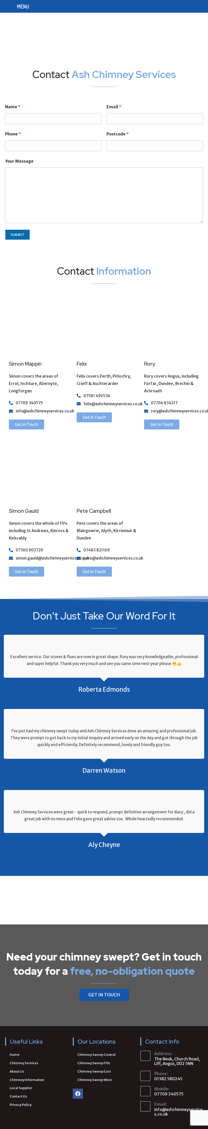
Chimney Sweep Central (96, 1055)
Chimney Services (24, 1063)
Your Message (19, 161)
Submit (17, 235)
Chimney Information (27, 1080)
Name (13, 106)
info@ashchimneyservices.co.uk (178, 1112)
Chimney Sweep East (94, 1071)
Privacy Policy (20, 1105)
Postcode (118, 134)
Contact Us (18, 1096)
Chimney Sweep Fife (93, 1063)
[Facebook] (78, 1094)
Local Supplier (21, 1088)
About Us (17, 1071)
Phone (13, 134)
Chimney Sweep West (94, 1080)
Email (114, 106)
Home (15, 1055)
